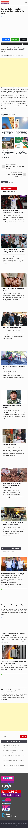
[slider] (25, 44)
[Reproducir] (3, 44)
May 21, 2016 (17, 527)
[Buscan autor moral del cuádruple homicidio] (14, 397)
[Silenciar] (22, 44)
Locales (11, 182)
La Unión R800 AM (7, 215)
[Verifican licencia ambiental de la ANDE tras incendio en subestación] (14, 652)
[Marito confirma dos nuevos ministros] (14, 319)
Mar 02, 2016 (17, 371)
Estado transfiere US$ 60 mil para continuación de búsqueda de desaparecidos (12, 485)
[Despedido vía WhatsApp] (14, 436)
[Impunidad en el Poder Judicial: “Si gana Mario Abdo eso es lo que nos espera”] (14, 564)
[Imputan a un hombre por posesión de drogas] (14, 280)
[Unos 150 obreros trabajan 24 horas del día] (14, 358)
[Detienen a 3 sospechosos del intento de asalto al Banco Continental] (14, 514)
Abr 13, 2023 (17, 215)
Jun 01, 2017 (17, 256)
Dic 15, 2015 (17, 447)
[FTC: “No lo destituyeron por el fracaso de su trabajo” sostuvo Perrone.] (14, 680)
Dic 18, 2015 (17, 293)
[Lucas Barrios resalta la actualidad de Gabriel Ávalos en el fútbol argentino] (14, 202)
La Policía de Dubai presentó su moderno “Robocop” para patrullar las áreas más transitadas (14, 251)
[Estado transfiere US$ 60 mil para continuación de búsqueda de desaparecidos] (14, 475)
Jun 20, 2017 (17, 490)
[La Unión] (5, 2)
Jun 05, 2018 (17, 330)
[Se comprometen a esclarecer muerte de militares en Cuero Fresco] (14, 624)
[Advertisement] (14, 72)
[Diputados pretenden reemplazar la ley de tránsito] (14, 595)
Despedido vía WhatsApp (9, 444)
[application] (14, 44)
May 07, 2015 (17, 410)
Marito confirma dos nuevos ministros (13, 327)
